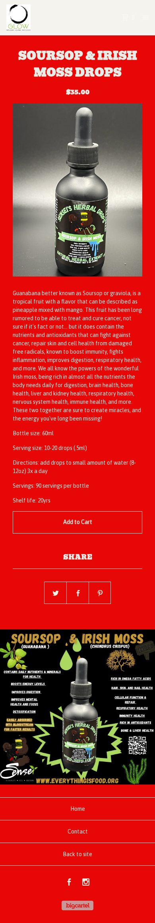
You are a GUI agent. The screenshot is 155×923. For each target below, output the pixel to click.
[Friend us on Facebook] (69, 883)
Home (77, 809)
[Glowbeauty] (42, 17)
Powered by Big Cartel (77, 905)
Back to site (77, 854)
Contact (78, 831)
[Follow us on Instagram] (86, 883)
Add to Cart (77, 522)
